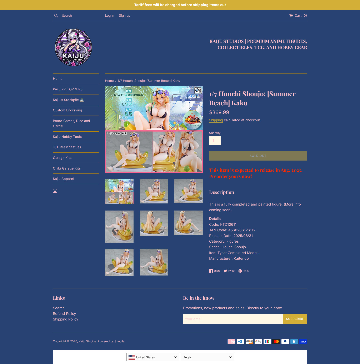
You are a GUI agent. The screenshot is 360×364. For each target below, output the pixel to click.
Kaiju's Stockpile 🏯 (68, 100)
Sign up (124, 15)
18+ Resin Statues (67, 147)
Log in (109, 15)
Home (57, 78)
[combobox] (152, 357)
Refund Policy (64, 314)
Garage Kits (62, 158)
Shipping (216, 120)
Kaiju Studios (87, 341)
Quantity (215, 133)
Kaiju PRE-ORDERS (67, 89)
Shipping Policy (65, 319)
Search (59, 308)
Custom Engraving (67, 110)
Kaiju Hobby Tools (67, 137)
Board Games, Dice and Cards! (71, 123)
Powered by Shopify (111, 341)
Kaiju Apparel (63, 179)
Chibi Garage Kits (67, 168)
